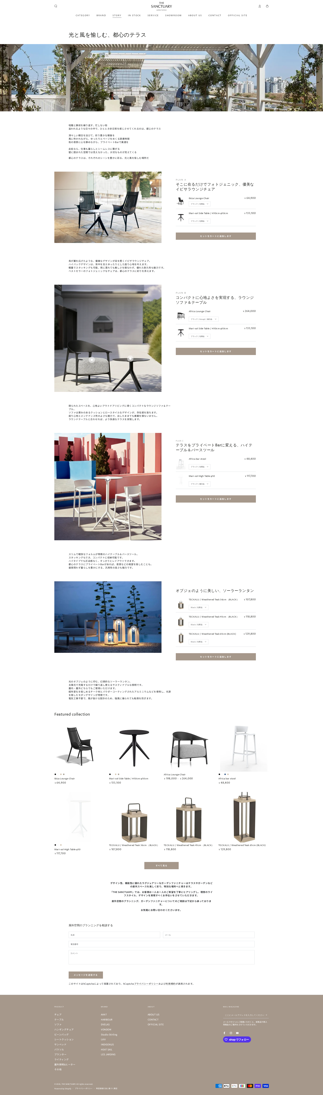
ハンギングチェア (64, 1029)
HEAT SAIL (106, 1049)
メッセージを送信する (86, 974)
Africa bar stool (197, 459)
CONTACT (153, 1019)
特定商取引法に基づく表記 (106, 1088)
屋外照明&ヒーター (65, 1064)
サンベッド (60, 1044)
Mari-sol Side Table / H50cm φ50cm (208, 213)
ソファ (58, 1024)
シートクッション (64, 1039)
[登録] (267, 1015)
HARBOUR (107, 1019)
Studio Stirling (109, 1034)
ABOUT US (153, 1014)
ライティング (61, 1059)
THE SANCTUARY (69, 1084)
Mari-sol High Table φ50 (202, 476)
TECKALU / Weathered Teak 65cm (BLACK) (212, 634)
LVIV (103, 1039)
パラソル (59, 1049)
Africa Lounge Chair (200, 311)
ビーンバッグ (61, 1034)
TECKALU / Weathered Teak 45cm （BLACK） (214, 616)
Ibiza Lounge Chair (199, 198)
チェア (58, 1014)
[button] (56, 6)
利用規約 (170, 983)
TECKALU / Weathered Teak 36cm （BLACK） (214, 599)
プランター (60, 1054)
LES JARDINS (108, 1054)
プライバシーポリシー (146, 983)
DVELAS (105, 1024)
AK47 (104, 1014)
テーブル (59, 1019)
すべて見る (162, 865)
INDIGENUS (107, 1044)
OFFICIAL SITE (156, 1024)
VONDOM (106, 1029)
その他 (58, 1069)
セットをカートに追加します (215, 236)
